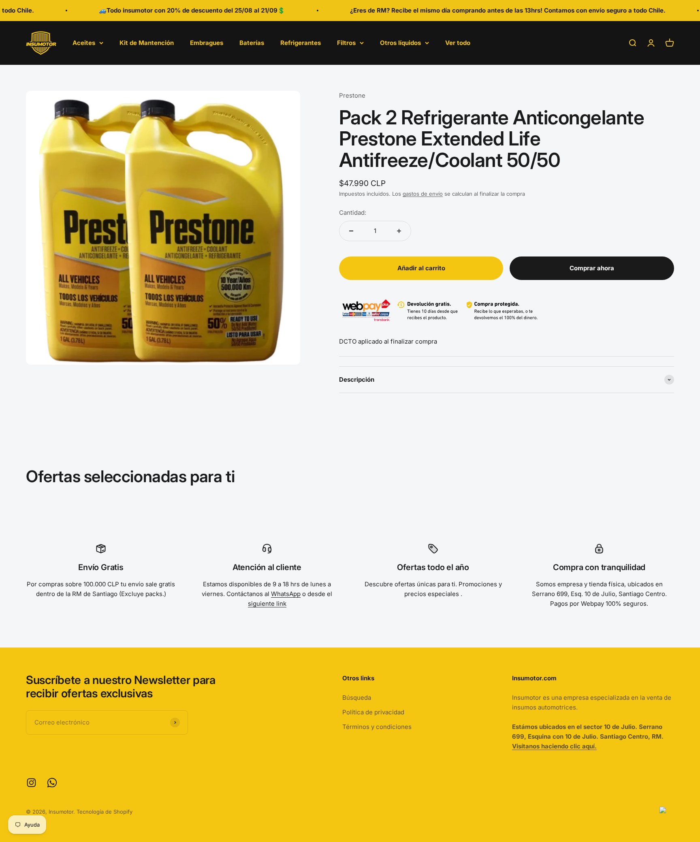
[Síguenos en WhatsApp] (52, 782)
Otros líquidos (400, 43)
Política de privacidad (373, 712)
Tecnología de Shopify (104, 811)
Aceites (84, 43)
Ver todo (457, 43)
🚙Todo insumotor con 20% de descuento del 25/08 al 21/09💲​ (175, 10)
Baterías (251, 43)
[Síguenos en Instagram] (31, 782)
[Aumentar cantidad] (399, 231)
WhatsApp (286, 594)
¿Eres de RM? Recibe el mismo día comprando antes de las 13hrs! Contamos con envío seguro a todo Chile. (491, 10)
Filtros (346, 43)
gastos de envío (423, 193)
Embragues (206, 43)
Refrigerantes (300, 43)
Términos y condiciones (377, 727)
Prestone (352, 95)
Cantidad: (352, 212)
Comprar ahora (592, 268)
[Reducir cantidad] (351, 231)
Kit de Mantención (147, 43)
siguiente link (267, 603)
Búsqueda (356, 697)
